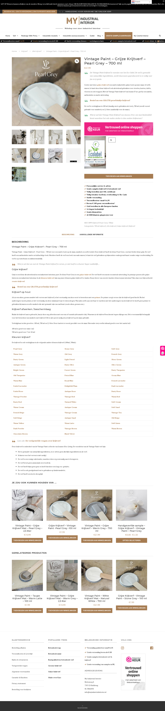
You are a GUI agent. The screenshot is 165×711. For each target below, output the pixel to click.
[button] (77, 61)
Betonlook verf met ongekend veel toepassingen (90, 11)
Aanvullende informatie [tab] (91, 234)
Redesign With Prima (29, 36)
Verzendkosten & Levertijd (22, 654)
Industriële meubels (50, 36)
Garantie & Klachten (19, 677)
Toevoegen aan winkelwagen (119, 176)
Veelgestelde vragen (19, 666)
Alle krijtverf (36, 51)
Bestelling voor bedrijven (21, 689)
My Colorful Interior (141, 36)
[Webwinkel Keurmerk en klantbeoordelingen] (133, 672)
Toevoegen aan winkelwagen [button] (27, 540)
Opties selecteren (131, 540)
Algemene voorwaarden (21, 671)
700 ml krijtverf (100, 226)
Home (7, 36)
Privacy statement (19, 683)
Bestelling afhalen (19, 648)
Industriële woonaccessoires (74, 36)
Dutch (137, 2)
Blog (99, 36)
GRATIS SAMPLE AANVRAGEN (118, 36)
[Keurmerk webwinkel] (118, 128)
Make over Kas (54, 677)
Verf (14, 36)
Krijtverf (25, 51)
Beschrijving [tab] (68, 234)
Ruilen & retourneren (20, 660)
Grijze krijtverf (122, 226)
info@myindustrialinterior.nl (95, 692)
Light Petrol (70, 359)
